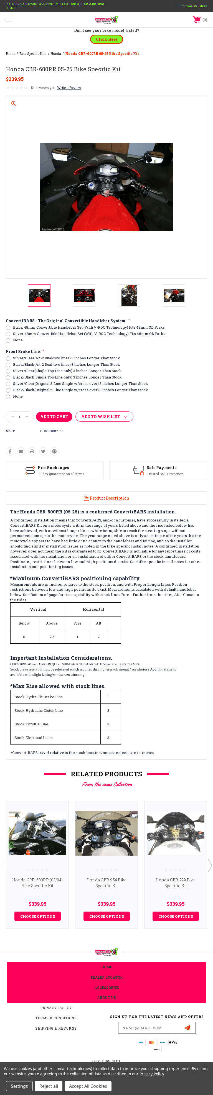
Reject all (48, 1086)
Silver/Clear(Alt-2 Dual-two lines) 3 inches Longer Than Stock (66, 358)
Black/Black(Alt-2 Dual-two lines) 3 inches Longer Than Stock (66, 364)
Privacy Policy (56, 1008)
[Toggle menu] (26, 19)
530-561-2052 (197, 6)
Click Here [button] (106, 39)
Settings (19, 1086)
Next (209, 865)
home (106, 967)
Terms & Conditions (56, 1018)
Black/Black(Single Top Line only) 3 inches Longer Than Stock (67, 377)
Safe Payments (161, 467)
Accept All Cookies (88, 1086)
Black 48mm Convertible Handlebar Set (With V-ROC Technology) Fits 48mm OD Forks (89, 327)
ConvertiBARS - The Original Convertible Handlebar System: (68, 321)
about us (106, 997)
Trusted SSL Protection (165, 474)
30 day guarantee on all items (61, 474)
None (18, 340)
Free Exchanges (53, 467)
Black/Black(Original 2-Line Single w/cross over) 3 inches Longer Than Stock (80, 390)
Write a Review (69, 87)
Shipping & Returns (56, 1028)
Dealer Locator (107, 977)
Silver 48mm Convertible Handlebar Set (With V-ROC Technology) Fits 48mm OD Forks (89, 334)
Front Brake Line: (25, 352)
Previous (3, 865)
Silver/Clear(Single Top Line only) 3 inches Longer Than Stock (67, 371)
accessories (106, 987)
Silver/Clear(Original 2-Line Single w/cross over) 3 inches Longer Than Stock (80, 383)
